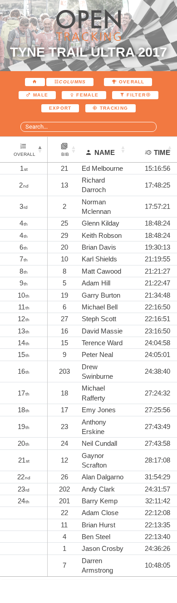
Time (162, 152)
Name (104, 152)
